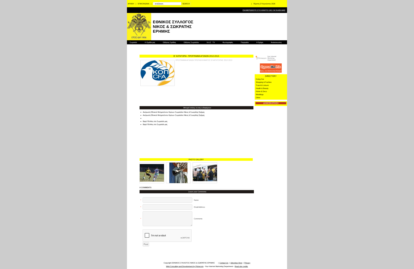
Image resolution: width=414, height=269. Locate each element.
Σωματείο (133, 42)
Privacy (247, 263)
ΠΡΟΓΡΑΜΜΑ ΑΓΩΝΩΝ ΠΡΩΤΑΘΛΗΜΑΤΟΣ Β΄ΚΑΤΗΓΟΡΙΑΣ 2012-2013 (203, 60)
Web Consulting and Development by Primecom (184, 266)
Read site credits (241, 266)
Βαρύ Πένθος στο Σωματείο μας (155, 124)
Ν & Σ (211, 42)
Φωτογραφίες (228, 42)
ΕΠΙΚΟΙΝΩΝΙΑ (143, 4)
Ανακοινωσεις (276, 42)
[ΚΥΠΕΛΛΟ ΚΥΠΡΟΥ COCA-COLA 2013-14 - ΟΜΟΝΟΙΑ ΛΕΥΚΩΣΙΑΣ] (152, 172)
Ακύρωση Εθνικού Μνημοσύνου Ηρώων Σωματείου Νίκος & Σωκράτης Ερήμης (174, 112)
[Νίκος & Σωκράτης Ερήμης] (205, 172)
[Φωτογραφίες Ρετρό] (178, 172)
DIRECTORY (271, 76)
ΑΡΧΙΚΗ (131, 4)
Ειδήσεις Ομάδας (169, 42)
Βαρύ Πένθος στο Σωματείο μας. (155, 121)
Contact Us (223, 263)
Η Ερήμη (259, 42)
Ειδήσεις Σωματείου (191, 42)
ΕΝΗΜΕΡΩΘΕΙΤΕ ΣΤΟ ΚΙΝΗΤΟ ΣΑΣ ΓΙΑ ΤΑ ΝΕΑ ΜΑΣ (264, 10)
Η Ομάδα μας (150, 42)
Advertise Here (236, 263)
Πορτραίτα (245, 42)
